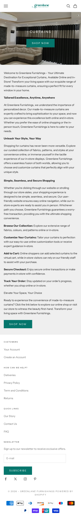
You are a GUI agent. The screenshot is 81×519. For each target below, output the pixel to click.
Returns (8, 398)
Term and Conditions (16, 390)
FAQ (6, 431)
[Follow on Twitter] (15, 479)
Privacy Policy (12, 383)
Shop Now (40, 43)
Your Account (12, 349)
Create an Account (15, 357)
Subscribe (18, 470)
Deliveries (10, 375)
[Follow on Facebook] (6, 479)
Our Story (9, 416)
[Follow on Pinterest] (35, 479)
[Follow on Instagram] (25, 479)
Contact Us (10, 424)
